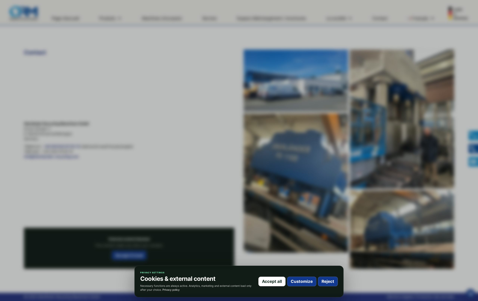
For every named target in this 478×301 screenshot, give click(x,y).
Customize (302, 281)
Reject (328, 281)
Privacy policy (171, 289)
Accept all (272, 281)
